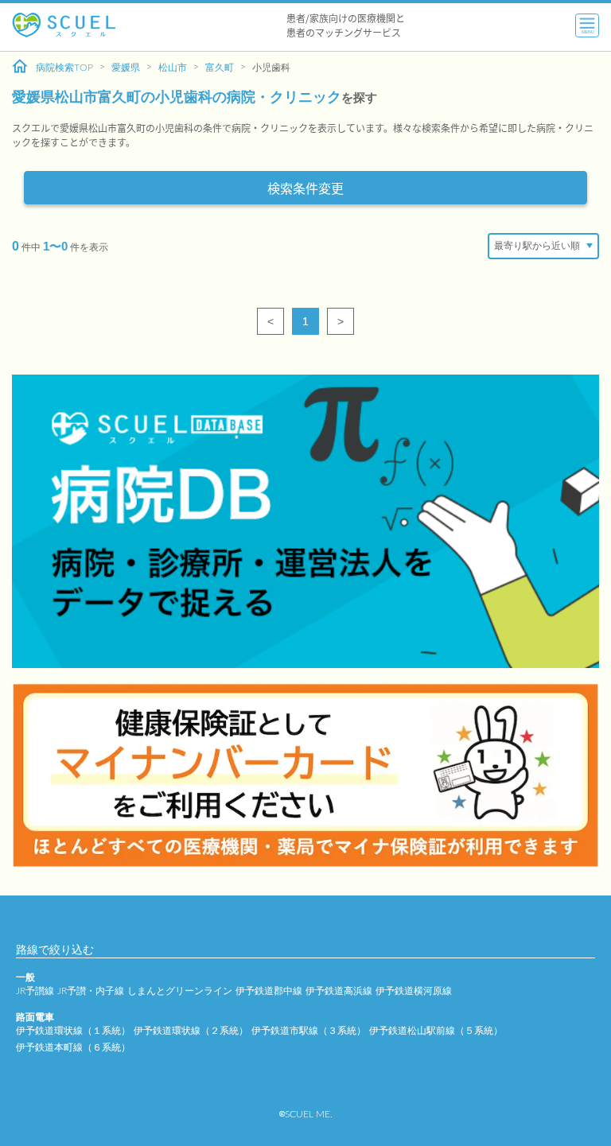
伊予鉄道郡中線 (268, 991)
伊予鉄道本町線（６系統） (73, 1047)
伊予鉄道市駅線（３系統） (308, 1030)
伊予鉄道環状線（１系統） (73, 1030)
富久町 (219, 67)
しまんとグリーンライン (179, 991)
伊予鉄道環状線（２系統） (191, 1030)
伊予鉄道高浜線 (339, 991)
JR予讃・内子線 (90, 991)
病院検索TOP (64, 67)
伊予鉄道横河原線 (414, 991)
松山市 (172, 67)
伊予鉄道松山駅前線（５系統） (436, 1030)
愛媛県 (125, 67)
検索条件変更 (305, 187)
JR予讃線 (35, 991)
